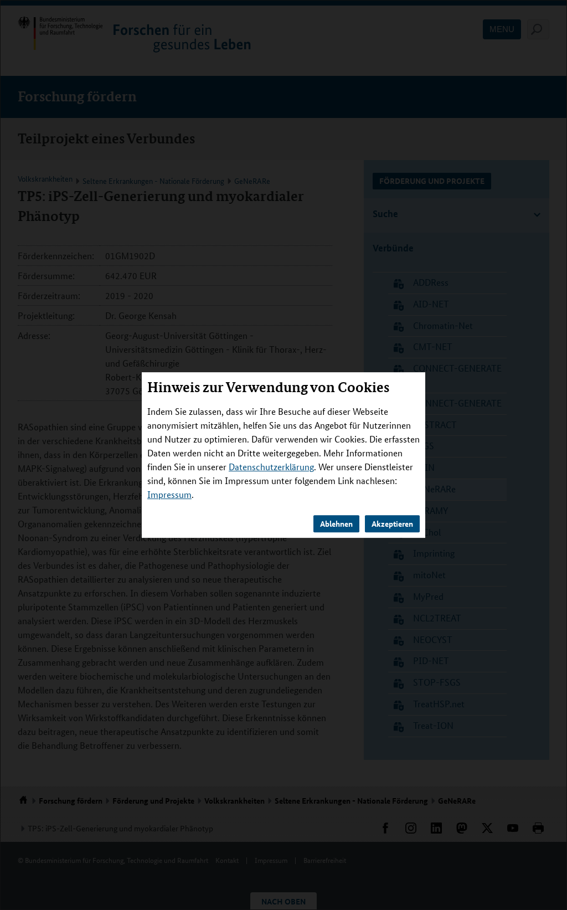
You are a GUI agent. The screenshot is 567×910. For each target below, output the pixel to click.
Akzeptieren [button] (392, 523)
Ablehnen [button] (336, 523)
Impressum (169, 494)
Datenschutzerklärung (271, 466)
